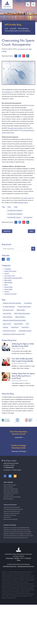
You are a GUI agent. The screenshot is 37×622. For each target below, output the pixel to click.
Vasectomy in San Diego (18, 451)
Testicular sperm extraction (15, 128)
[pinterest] (23, 56)
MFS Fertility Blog (8, 499)
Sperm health (18, 324)
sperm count (7, 324)
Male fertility (21, 310)
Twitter (18, 560)
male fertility (7, 313)
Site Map (16, 558)
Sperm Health (8, 289)
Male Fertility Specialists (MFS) (13, 278)
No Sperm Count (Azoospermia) (12, 497)
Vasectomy (14, 327)
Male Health (7, 280)
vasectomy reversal (25, 331)
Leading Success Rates (10, 515)
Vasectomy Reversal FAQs (11, 519)
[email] (27, 56)
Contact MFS (18, 437)
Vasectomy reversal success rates (14, 334)
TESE (9, 207)
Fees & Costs (7, 517)
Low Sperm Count (23, 49)
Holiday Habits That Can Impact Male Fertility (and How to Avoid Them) (23, 375)
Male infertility (20, 317)
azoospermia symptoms (14, 214)
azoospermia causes (14, 217)
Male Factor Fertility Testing (11, 491)
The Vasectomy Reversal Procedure (13, 509)
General (6, 273)
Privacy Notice (9, 558)
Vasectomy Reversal (10, 294)
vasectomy (25, 327)
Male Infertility (8, 282)
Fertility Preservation (10, 271)
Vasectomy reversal (9, 331)
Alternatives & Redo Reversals (12, 513)
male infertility (7, 317)
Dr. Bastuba (7, 269)
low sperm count (26, 198)
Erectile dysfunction (24, 306)
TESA (15, 207)
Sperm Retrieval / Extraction (11, 493)
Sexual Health (8, 287)
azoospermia (7, 92)
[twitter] (19, 56)
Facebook (28, 558)
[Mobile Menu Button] (33, 4)
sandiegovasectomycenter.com (25, 566)
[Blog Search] (33, 249)
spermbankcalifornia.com (9, 566)
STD (27, 324)
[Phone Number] (28, 4)
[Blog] (15, 476)
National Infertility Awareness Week (14, 320)
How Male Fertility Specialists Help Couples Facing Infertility (22, 359)
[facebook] (16, 56)
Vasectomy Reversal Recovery (12, 511)
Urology (6, 291)
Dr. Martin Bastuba (9, 306)
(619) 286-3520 (9, 467)
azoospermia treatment (14, 210)
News (6, 284)
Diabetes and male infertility (12, 303)
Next (31, 231)
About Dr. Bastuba (8, 487)
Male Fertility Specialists (22, 313)
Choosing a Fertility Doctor (11, 489)
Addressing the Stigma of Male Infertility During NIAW (23, 345)
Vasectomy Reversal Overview (12, 507)
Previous (7, 231)
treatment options (23, 202)
